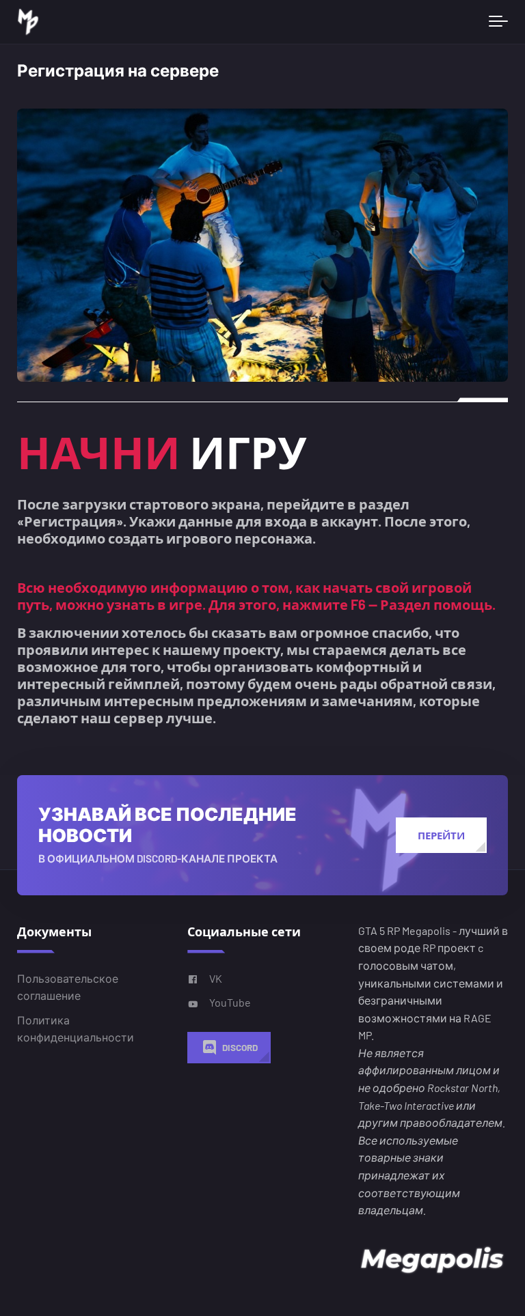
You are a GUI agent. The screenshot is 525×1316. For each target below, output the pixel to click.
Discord (240, 1047)
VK (215, 977)
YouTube (230, 1002)
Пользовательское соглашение (67, 986)
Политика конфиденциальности (75, 1028)
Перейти (441, 835)
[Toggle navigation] (498, 21)
